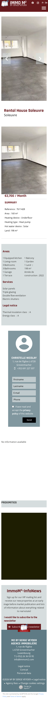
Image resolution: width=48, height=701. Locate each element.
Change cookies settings (33, 683)
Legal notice (39, 679)
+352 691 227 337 (25, 368)
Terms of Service (15, 696)
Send (29, 420)
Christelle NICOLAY (24, 358)
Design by (27, 687)
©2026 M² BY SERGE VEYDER (17, 679)
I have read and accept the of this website (22, 410)
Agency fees (12, 683)
